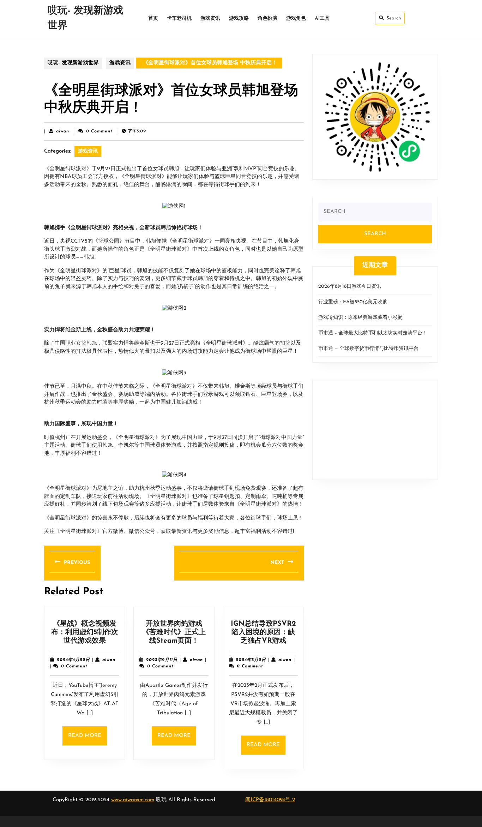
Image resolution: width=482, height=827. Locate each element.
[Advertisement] (375, 430)
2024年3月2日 (251, 660)
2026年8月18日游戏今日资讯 (349, 286)
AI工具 (322, 18)
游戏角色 (296, 18)
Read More (87, 739)
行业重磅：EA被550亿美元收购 (352, 302)
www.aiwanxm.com (132, 800)
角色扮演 (267, 18)
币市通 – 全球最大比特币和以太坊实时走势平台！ (372, 333)
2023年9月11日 (161, 660)
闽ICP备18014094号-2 (270, 800)
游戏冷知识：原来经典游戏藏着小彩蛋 (360, 317)
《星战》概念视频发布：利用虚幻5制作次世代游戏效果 (84, 632)
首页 (153, 18)
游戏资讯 (210, 18)
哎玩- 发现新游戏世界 (73, 63)
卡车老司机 (179, 18)
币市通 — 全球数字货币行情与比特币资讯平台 (368, 348)
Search (393, 18)
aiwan (62, 131)
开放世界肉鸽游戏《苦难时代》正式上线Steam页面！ (174, 632)
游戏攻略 (239, 18)
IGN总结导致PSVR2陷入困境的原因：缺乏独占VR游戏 (263, 632)
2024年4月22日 (73, 660)
